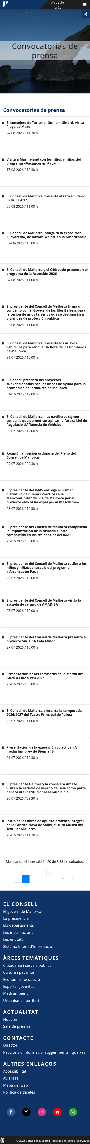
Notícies (10, 1019)
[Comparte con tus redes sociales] (86, 14)
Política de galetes (19, 1092)
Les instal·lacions (18, 932)
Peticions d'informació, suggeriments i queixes (44, 1052)
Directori (10, 1045)
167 (63, 878)
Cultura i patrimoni (19, 972)
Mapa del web (15, 1085)
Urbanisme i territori (21, 1000)
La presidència (16, 918)
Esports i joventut (18, 986)
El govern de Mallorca (22, 911)
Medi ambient (15, 993)
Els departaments (18, 925)
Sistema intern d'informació (27, 946)
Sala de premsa (16, 1026)
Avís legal (11, 1078)
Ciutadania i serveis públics (27, 965)
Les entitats (13, 939)
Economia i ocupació (21, 979)
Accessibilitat (14, 1071)
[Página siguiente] (72, 878)
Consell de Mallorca (2, 1140)
